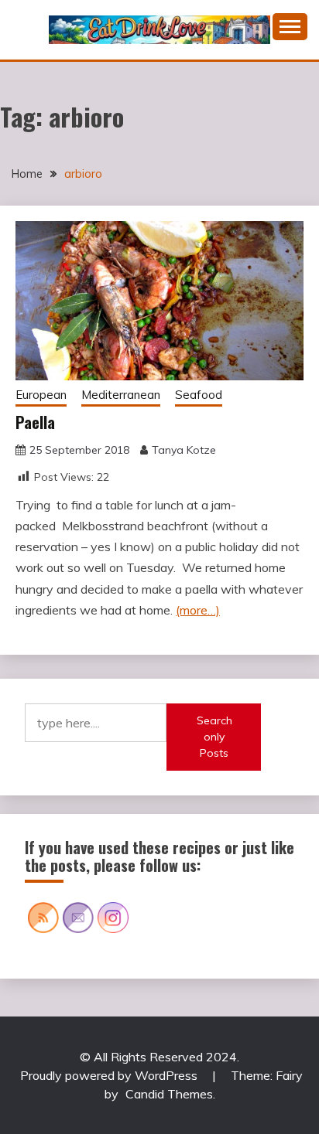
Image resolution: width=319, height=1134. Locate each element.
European (41, 394)
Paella (35, 422)
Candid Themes (169, 1094)
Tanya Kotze (184, 450)
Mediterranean (120, 394)
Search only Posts (214, 736)
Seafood (198, 394)
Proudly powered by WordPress (110, 1075)
